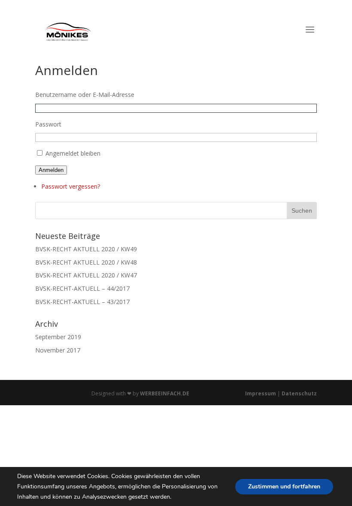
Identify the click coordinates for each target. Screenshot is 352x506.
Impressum (261, 393)
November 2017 (57, 350)
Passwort (48, 124)
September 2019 (58, 337)
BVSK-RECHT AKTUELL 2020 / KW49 (86, 249)
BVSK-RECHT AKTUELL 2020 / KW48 (86, 262)
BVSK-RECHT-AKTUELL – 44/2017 (82, 288)
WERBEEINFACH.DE (164, 393)
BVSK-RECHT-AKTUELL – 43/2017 (82, 302)
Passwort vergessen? (70, 186)
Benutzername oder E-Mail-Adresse (84, 94)
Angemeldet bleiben (73, 153)
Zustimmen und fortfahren (284, 486)
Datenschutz (299, 393)
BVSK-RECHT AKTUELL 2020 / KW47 (86, 275)
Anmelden (51, 170)
